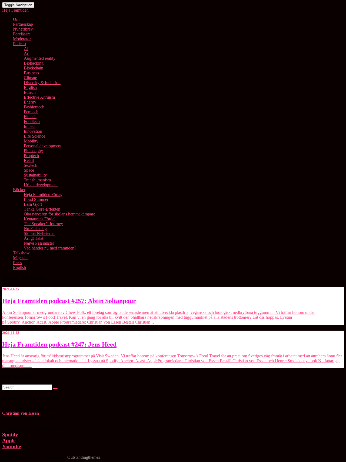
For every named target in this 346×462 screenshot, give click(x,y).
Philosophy (33, 150)
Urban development (41, 184)
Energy (30, 102)
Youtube (11, 446)
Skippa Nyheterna (39, 233)
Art (26, 53)
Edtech (30, 92)
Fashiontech (34, 107)
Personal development (42, 146)
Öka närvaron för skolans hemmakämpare (59, 214)
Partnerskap (23, 24)
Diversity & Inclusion (42, 82)
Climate (30, 77)
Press (17, 262)
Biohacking (34, 63)
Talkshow (21, 253)
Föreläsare (22, 34)
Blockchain (33, 68)
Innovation (33, 131)
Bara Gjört (33, 204)
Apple (8, 440)
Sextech (30, 165)
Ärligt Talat (33, 238)
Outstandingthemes (83, 457)
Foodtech (32, 121)
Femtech (31, 111)
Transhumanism (37, 180)
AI (26, 48)
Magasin (20, 257)
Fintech (30, 116)
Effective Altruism (39, 97)
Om (16, 19)
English (30, 87)
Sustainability (35, 175)
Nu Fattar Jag (35, 228)
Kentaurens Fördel (39, 219)
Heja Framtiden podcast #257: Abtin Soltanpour (69, 300)
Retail (29, 160)
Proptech (31, 155)
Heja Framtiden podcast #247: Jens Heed (59, 344)
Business (31, 73)
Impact (29, 126)
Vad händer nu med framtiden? (50, 248)
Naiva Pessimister (39, 243)
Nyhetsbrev (23, 29)
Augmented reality (39, 58)
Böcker (19, 189)
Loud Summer (36, 199)
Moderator (22, 38)
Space (29, 170)
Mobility (31, 141)
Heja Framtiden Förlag (43, 194)
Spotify (10, 434)
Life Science (34, 136)
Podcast (19, 43)
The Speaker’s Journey (43, 223)
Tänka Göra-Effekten (42, 209)
